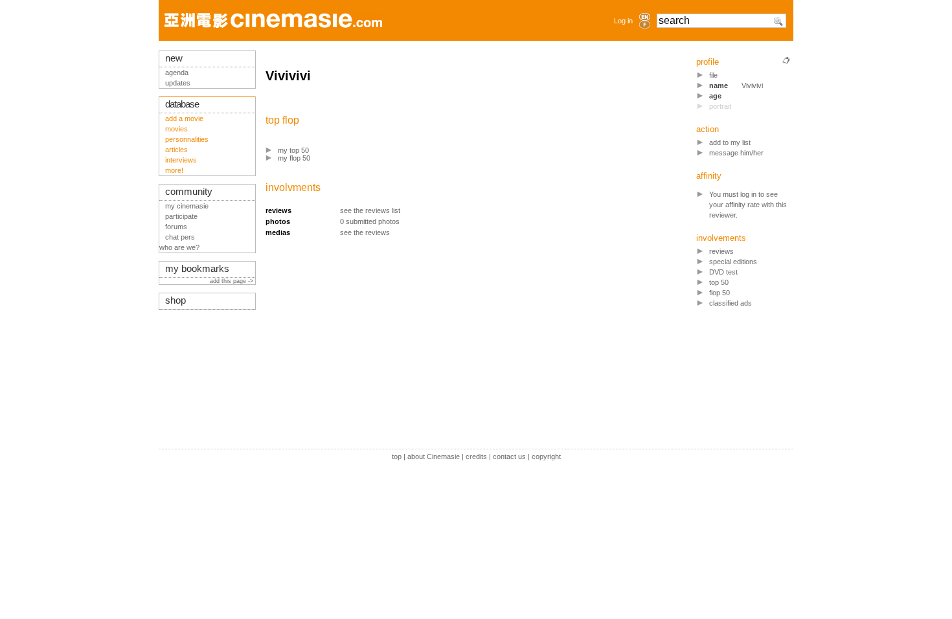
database (182, 104)
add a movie (184, 118)
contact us (509, 456)
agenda (176, 72)
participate (181, 216)
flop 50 (719, 293)
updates (177, 83)
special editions (733, 261)
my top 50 (293, 150)
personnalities (187, 139)
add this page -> (232, 281)
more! (174, 170)
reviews (721, 251)
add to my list (730, 142)
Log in (623, 21)
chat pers (180, 237)
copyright (546, 456)
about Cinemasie (433, 456)
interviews (181, 160)
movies (176, 129)
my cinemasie (187, 206)
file (713, 75)
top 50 (719, 282)
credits (476, 456)
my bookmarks (197, 269)
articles (176, 149)
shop (175, 300)
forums (176, 227)
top (397, 456)
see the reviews (365, 232)
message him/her (736, 153)
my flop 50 (294, 158)
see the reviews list (370, 210)
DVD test (723, 272)
